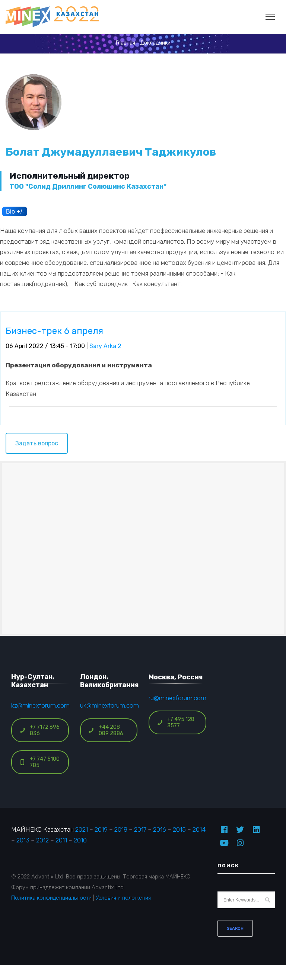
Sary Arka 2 (105, 346)
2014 (199, 829)
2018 (120, 829)
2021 (81, 829)
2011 (61, 840)
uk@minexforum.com (109, 705)
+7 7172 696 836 (45, 730)
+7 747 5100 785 (45, 762)
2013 (22, 840)
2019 (101, 829)
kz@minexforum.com (40, 705)
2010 (80, 840)
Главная (125, 43)
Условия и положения (123, 897)
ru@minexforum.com (177, 698)
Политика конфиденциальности (51, 897)
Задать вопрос (36, 443)
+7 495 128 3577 (180, 722)
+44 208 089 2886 (111, 730)
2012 (42, 840)
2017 (140, 829)
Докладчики (155, 43)
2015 (179, 829)
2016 (159, 829)
